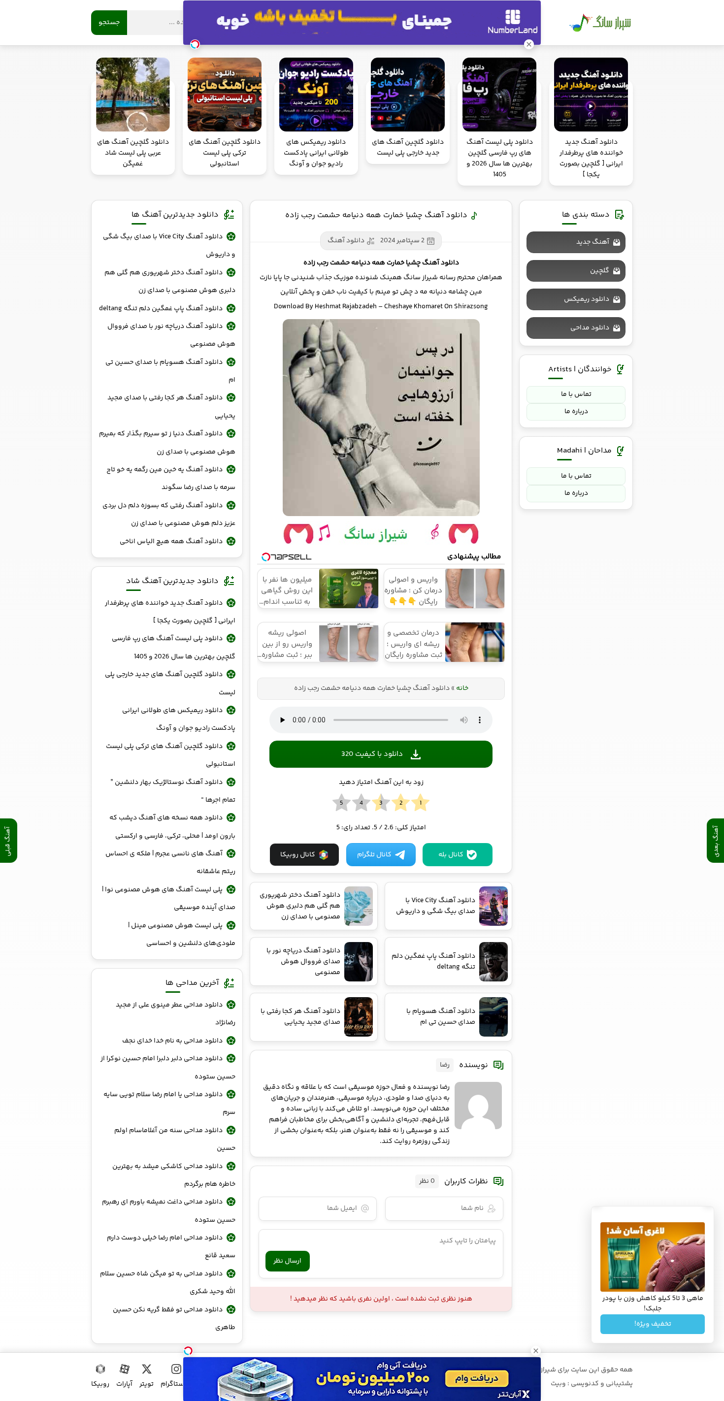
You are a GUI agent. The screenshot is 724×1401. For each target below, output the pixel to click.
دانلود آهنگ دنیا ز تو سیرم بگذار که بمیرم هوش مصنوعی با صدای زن (167, 442)
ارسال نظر (287, 1261)
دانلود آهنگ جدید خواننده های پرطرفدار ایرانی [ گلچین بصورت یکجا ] (170, 612)
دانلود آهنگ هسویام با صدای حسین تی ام (170, 371)
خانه (462, 688)
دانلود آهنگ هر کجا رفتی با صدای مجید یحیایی (171, 406)
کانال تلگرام (374, 854)
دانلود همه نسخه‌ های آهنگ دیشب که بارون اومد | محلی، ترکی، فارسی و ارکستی (172, 827)
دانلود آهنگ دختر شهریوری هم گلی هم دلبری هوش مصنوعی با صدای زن (169, 281)
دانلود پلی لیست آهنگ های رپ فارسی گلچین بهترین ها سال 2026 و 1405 (173, 647)
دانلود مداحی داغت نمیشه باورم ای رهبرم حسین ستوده (168, 1211)
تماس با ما (576, 394)
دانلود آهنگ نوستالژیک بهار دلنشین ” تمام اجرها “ (172, 791)
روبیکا (100, 1384)
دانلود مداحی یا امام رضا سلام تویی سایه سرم (169, 1103)
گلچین (599, 270)
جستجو (109, 22)
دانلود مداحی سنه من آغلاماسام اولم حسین (174, 1139)
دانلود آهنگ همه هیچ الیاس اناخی (171, 541)
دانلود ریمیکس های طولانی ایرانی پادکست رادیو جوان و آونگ (178, 719)
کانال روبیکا (297, 854)
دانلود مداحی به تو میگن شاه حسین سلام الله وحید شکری (167, 1283)
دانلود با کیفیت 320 (372, 754)
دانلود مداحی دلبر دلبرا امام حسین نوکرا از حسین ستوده (167, 1067)
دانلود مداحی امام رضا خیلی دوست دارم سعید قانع (171, 1247)
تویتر (146, 1384)
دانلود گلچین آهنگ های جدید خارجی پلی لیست (170, 683)
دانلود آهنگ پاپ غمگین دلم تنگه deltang (161, 308)
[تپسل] (188, 1351)
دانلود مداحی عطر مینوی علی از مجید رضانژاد (175, 1014)
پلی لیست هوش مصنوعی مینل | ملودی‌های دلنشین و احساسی (181, 934)
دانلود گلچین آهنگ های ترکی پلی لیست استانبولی (170, 755)
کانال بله (450, 854)
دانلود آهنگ (346, 240)
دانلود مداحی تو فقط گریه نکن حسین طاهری (174, 1318)
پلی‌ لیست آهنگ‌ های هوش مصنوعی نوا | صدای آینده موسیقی (168, 898)
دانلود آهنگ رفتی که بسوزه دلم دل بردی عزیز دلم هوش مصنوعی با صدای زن (168, 514)
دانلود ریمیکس (586, 299)
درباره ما (576, 411)
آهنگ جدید (592, 242)
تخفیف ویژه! (652, 1324)
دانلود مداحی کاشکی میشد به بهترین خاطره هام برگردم (173, 1175)
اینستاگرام (176, 1384)
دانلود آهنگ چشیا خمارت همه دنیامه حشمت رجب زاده (376, 215)
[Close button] (536, 1351)
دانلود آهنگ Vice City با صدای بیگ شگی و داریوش (169, 245)
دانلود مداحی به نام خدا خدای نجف (172, 1041)
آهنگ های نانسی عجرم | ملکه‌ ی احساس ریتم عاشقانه (170, 862)
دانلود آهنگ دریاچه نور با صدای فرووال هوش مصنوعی (171, 335)
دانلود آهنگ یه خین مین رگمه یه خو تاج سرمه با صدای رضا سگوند (170, 478)
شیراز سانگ (600, 22)
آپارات (124, 1384)
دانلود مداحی (589, 328)
